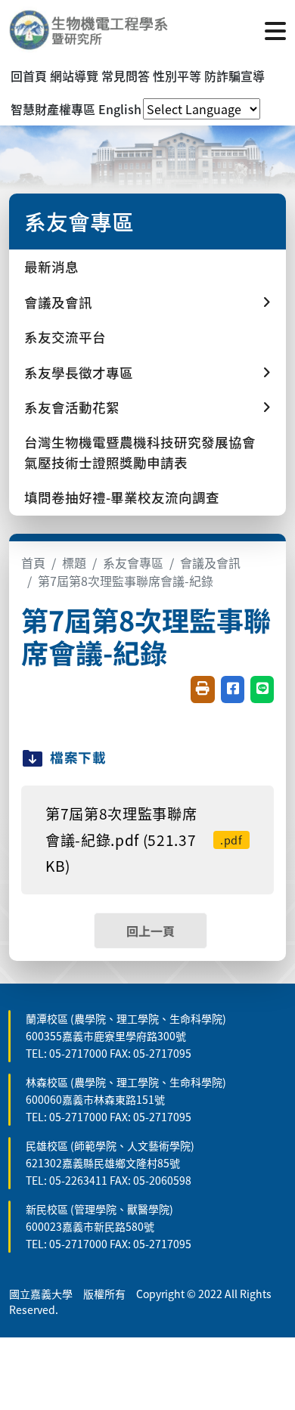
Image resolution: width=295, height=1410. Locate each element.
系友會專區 (133, 562)
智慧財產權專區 (53, 109)
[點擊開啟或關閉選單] (275, 29)
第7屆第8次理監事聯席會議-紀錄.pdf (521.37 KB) (144, 839)
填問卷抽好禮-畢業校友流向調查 (121, 497)
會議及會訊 (210, 562)
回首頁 (29, 76)
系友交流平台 (65, 336)
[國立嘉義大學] (90, 29)
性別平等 (177, 76)
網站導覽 (74, 76)
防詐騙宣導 (234, 76)
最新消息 (51, 266)
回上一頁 (150, 931)
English (119, 109)
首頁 (33, 562)
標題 (74, 562)
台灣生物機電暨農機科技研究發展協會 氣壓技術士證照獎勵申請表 (140, 451)
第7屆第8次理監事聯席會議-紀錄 (125, 581)
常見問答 (125, 76)
